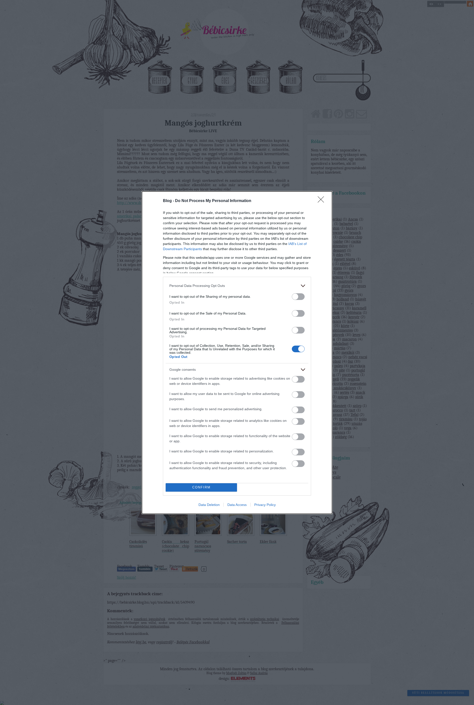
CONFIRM (201, 487)
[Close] (322, 201)
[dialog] (237, 352)
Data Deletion (209, 505)
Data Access (237, 505)
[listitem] (237, 285)
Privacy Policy (265, 505)
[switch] (298, 296)
